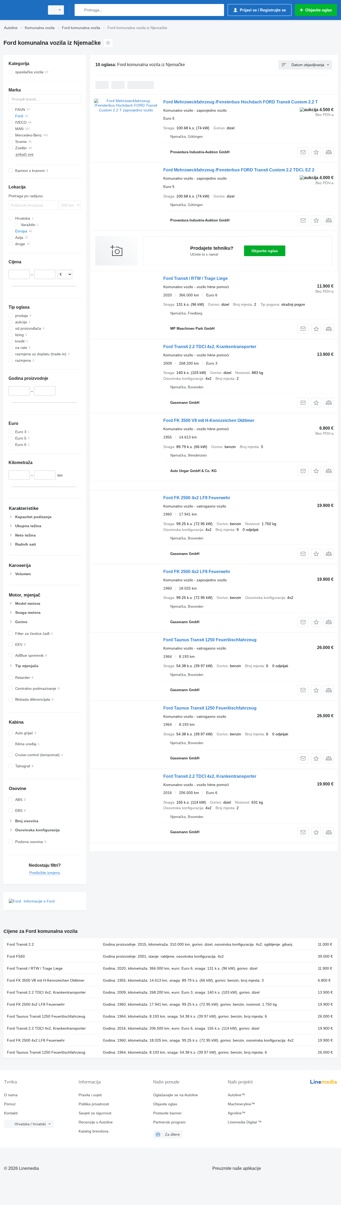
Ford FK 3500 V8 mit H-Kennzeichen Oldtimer (208, 420)
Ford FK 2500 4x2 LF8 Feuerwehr (196, 497)
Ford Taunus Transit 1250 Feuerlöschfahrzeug (210, 640)
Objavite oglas (264, 251)
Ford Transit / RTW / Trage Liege (195, 278)
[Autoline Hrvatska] (22, 10)
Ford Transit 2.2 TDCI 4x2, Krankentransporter (209, 346)
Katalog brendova (93, 1131)
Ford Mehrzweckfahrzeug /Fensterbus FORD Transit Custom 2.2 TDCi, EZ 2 (238, 170)
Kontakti (11, 1113)
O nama (11, 1095)
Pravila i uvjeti (90, 1095)
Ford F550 (16, 956)
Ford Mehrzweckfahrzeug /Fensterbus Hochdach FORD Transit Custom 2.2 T (240, 102)
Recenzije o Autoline (96, 1122)
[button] (316, 152)
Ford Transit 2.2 (20, 944)
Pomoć (10, 1104)
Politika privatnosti (94, 1104)
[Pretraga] (79, 10)
